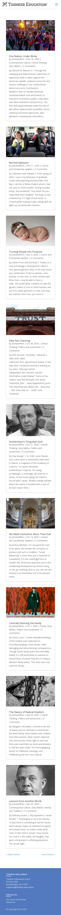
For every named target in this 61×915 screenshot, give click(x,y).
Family (43, 626)
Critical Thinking (39, 62)
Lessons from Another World (25, 801)
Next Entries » (48, 854)
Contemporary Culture (19, 62)
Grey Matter (15, 66)
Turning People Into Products (25, 251)
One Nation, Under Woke (23, 56)
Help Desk (10, 902)
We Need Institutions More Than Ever (30, 534)
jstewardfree (18, 59)
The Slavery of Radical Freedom (26, 712)
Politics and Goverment (29, 347)
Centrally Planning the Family (25, 623)
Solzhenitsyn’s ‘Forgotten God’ (26, 441)
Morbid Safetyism (19, 162)
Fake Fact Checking (19, 340)
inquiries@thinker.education (20, 887)
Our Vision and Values (16, 899)
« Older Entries (13, 854)
